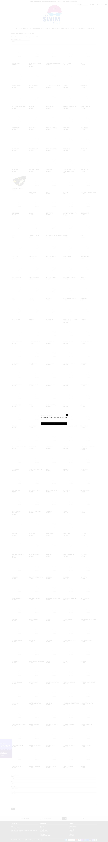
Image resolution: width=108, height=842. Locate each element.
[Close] (67, 415)
